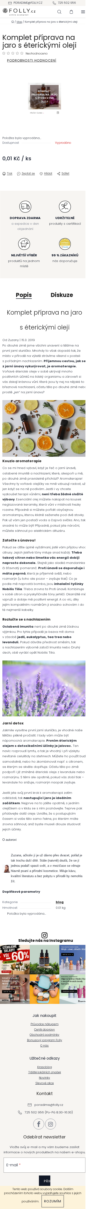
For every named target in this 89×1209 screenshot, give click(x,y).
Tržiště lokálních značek (44, 1072)
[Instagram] (50, 1124)
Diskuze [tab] (62, 295)
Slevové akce (44, 1083)
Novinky (44, 1078)
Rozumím (52, 1201)
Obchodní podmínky (44, 1035)
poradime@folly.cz (28, 3)
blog (60, 902)
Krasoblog (44, 1067)
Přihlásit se (47, 1185)
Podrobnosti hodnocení (31, 60)
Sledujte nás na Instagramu (45, 941)
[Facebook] (38, 1124)
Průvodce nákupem (45, 1024)
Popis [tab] (24, 295)
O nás (44, 1046)
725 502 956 (67, 3)
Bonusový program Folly (44, 1040)
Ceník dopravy (44, 1029)
